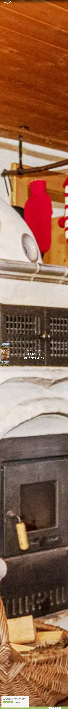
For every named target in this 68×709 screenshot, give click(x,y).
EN (59, 2)
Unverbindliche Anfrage (16, 707)
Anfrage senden (55, 707)
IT (64, 2)
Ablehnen (17, 702)
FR (65, 2)
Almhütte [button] (35, 2)
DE (62, 2)
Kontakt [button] (55, 2)
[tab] (5, 345)
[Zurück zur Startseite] (7, 2)
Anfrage (41, 2)
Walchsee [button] (48, 2)
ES (61, 2)
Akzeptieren (8, 702)
